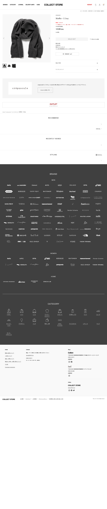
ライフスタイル (15, 112)
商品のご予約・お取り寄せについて (13, 361)
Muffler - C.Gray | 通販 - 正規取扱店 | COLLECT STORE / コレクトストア (53, 5)
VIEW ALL (98, 128)
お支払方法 (58, 45)
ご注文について (8, 356)
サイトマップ (28, 398)
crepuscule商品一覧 (44, 90)
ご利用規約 (35, 398)
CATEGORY (13, 4)
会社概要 (21, 398)
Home (4, 112)
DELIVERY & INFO (30, 4)
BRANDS (5, 4)
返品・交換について (9, 358)
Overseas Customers (10, 367)
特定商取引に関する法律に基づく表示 (56, 398)
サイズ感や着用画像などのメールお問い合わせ (65, 48)
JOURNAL (20, 4)
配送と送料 (58, 43)
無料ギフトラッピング (60, 47)
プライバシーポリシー (43, 398)
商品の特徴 (58, 63)
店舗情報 (70, 359)
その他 (6, 364)
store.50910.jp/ (71, 387)
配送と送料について (9, 353)
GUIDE (38, 4)
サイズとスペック (60, 69)
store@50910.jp (29, 355)
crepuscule (58, 15)
